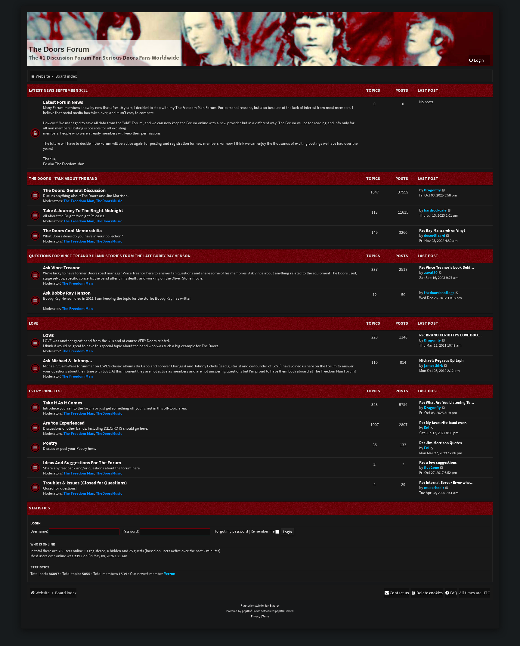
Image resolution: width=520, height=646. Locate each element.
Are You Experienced (64, 423)
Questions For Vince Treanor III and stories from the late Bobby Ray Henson (109, 255)
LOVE (34, 323)
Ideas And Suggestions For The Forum (82, 462)
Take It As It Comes (62, 403)
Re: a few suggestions (438, 462)
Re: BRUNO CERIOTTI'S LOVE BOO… (450, 335)
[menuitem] (476, 60)
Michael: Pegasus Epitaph (441, 360)
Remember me (263, 531)
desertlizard (434, 235)
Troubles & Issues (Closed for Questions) (85, 483)
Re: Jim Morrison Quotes (440, 442)
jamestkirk (433, 365)
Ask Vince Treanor (61, 267)
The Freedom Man (78, 200)
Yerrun (169, 573)
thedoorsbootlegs (439, 292)
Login (35, 523)
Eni (426, 427)
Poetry (50, 443)
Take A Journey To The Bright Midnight (83, 210)
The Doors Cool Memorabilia (72, 230)
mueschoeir (434, 487)
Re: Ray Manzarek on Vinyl (442, 230)
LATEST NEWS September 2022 (58, 90)
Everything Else (46, 391)
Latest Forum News (63, 102)
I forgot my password (230, 531)
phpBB (246, 611)
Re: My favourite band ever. (443, 422)
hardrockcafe (435, 210)
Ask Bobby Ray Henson (67, 293)
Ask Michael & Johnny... (67, 360)
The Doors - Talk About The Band (63, 178)
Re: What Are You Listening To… (446, 402)
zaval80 (431, 272)
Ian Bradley (272, 605)
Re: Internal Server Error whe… (446, 482)
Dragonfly (432, 190)
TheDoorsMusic (109, 200)
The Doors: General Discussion (74, 190)
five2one (431, 467)
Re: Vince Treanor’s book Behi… (446, 267)
